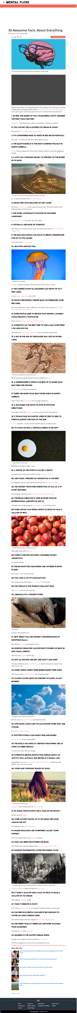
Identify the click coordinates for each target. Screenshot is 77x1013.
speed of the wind (30, 826)
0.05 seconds (43, 939)
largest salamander (22, 296)
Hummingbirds (16, 389)
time (48, 378)
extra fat (23, 656)
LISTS (18, 993)
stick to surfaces (23, 207)
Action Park (27, 401)
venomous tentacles (46, 474)
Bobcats (13, 151)
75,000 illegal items (38, 505)
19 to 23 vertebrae (35, 199)
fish (20, 574)
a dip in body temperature (29, 332)
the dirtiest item (26, 908)
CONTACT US (30, 1003)
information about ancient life (47, 846)
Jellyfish (13, 285)
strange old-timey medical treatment (32, 321)
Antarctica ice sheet (52, 483)
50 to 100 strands (37, 582)
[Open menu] (4, 2)
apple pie (29, 551)
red (19, 140)
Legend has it (15, 123)
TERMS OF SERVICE (31, 1005)
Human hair (15, 807)
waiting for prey (27, 242)
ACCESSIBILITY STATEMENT (43, 1005)
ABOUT (19, 1003)
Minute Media (35, 1011)
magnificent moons (34, 664)
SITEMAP (54, 1005)
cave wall (41, 888)
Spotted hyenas (16, 739)
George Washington (17, 888)
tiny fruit (17, 590)
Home (13, 993)
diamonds (29, 931)
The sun (13, 424)
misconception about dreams (36, 762)
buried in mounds (29, 674)
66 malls (22, 644)
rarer (21, 931)
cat (14, 199)
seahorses (29, 412)
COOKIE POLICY (21, 1005)
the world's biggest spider (46, 920)
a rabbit (24, 815)
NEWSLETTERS (41, 1003)
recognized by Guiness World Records (42, 494)
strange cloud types (27, 720)
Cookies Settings (30, 1008)
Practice (48, 762)
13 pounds (23, 900)
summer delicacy (37, 131)
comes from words (18, 220)
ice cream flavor (24, 131)
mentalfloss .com (15, 33)
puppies (33, 838)
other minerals (37, 807)
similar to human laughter (22, 731)
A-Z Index (20, 1008)
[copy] (21, 37)
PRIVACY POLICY (55, 1003)
